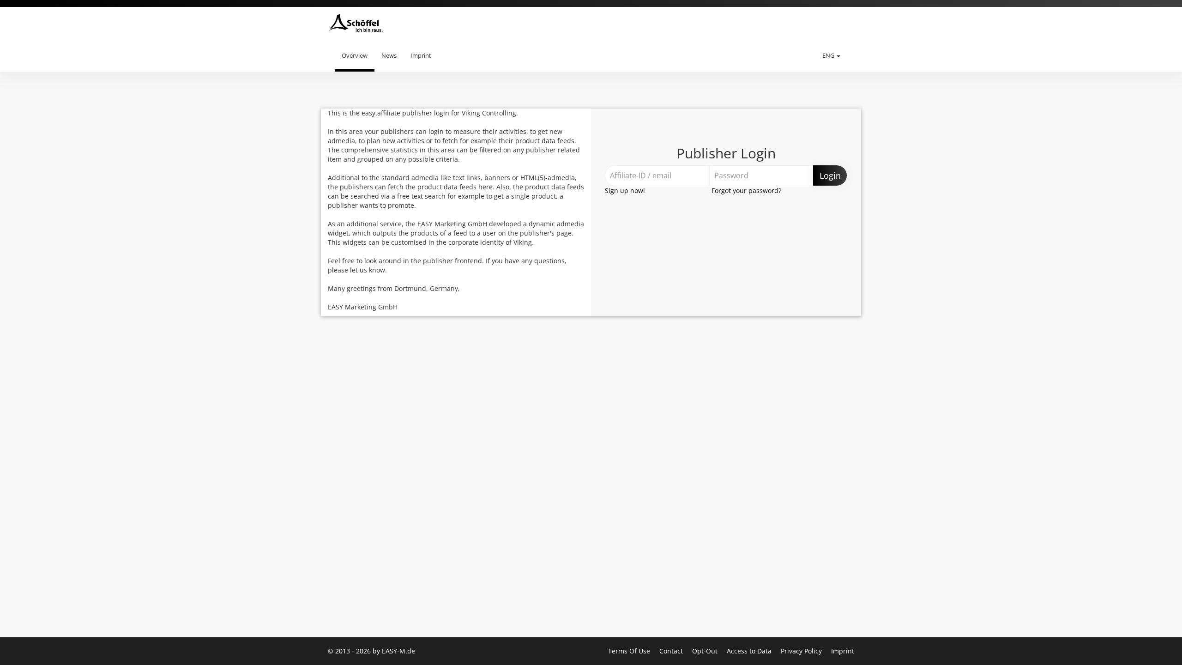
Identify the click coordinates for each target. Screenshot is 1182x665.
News (389, 55)
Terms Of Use (630, 651)
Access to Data (750, 651)
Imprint (420, 55)
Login (830, 175)
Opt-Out (705, 651)
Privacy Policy (802, 651)
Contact (672, 651)
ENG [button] (829, 55)
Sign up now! (625, 190)
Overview (355, 55)
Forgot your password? (746, 190)
